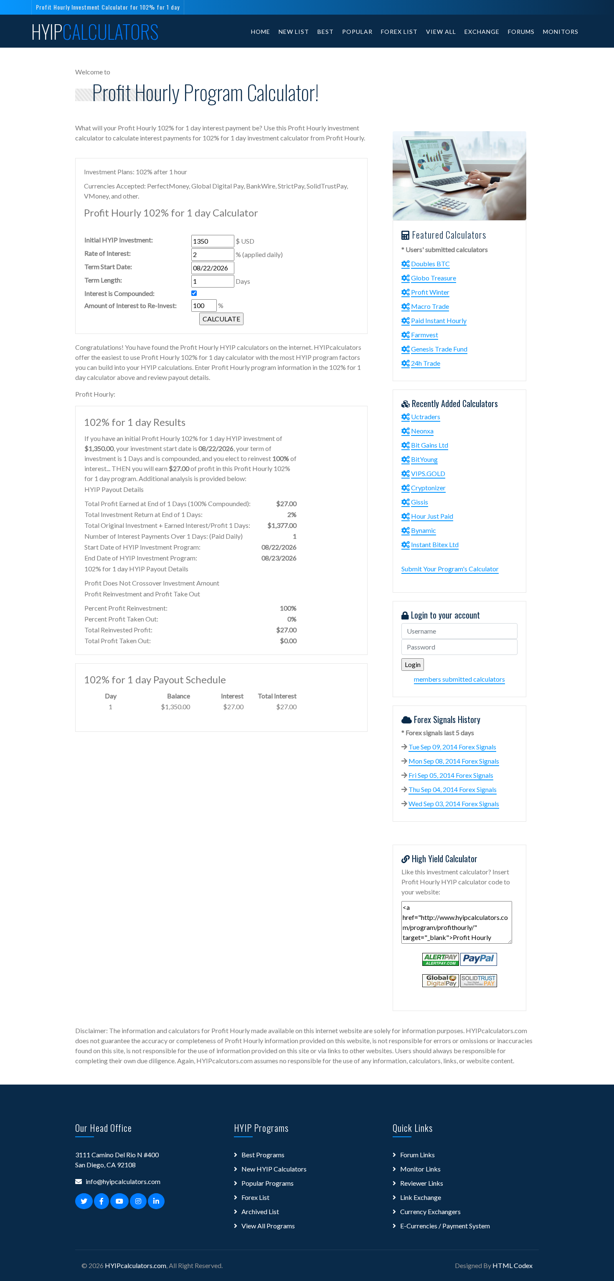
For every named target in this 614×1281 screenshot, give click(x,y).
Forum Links (417, 1155)
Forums (521, 31)
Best (325, 31)
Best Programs (262, 1155)
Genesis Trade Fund (439, 349)
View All (441, 31)
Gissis (419, 502)
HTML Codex (512, 1265)
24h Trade (425, 363)
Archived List (260, 1211)
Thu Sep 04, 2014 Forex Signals (452, 789)
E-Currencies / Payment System (445, 1226)
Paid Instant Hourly (439, 320)
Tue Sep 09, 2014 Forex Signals (452, 747)
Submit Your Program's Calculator (450, 569)
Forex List (399, 31)
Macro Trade (430, 306)
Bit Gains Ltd (429, 445)
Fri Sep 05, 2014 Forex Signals (450, 775)
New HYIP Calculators (274, 1169)
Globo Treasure (433, 278)
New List (294, 31)
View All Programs (268, 1226)
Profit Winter (430, 292)
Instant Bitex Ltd (435, 544)
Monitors (560, 31)
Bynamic (423, 530)
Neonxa (422, 431)
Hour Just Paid (432, 516)
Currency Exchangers (430, 1211)
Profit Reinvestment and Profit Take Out (142, 594)
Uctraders (425, 416)
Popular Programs (267, 1183)
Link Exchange (420, 1197)
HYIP (95, 31)
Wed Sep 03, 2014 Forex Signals (453, 803)
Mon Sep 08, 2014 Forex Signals (453, 761)
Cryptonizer (428, 488)
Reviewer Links (421, 1183)
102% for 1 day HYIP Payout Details (136, 569)
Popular (357, 31)
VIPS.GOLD (428, 473)
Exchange (482, 31)
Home (260, 31)
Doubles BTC (430, 263)
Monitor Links (420, 1169)
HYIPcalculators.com (135, 1265)
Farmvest (424, 335)
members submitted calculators (459, 679)
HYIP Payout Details (114, 489)
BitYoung (424, 459)
